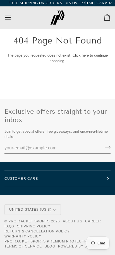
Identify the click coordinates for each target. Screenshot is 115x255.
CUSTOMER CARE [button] (21, 179)
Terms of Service (23, 246)
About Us (72, 221)
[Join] (106, 147)
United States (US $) (30, 210)
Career (93, 221)
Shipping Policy (34, 226)
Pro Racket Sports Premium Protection (47, 241)
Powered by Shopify (79, 246)
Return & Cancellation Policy (37, 231)
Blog (50, 246)
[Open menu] (12, 17)
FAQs (9, 226)
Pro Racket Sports (29, 221)
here (85, 55)
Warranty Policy (22, 236)
